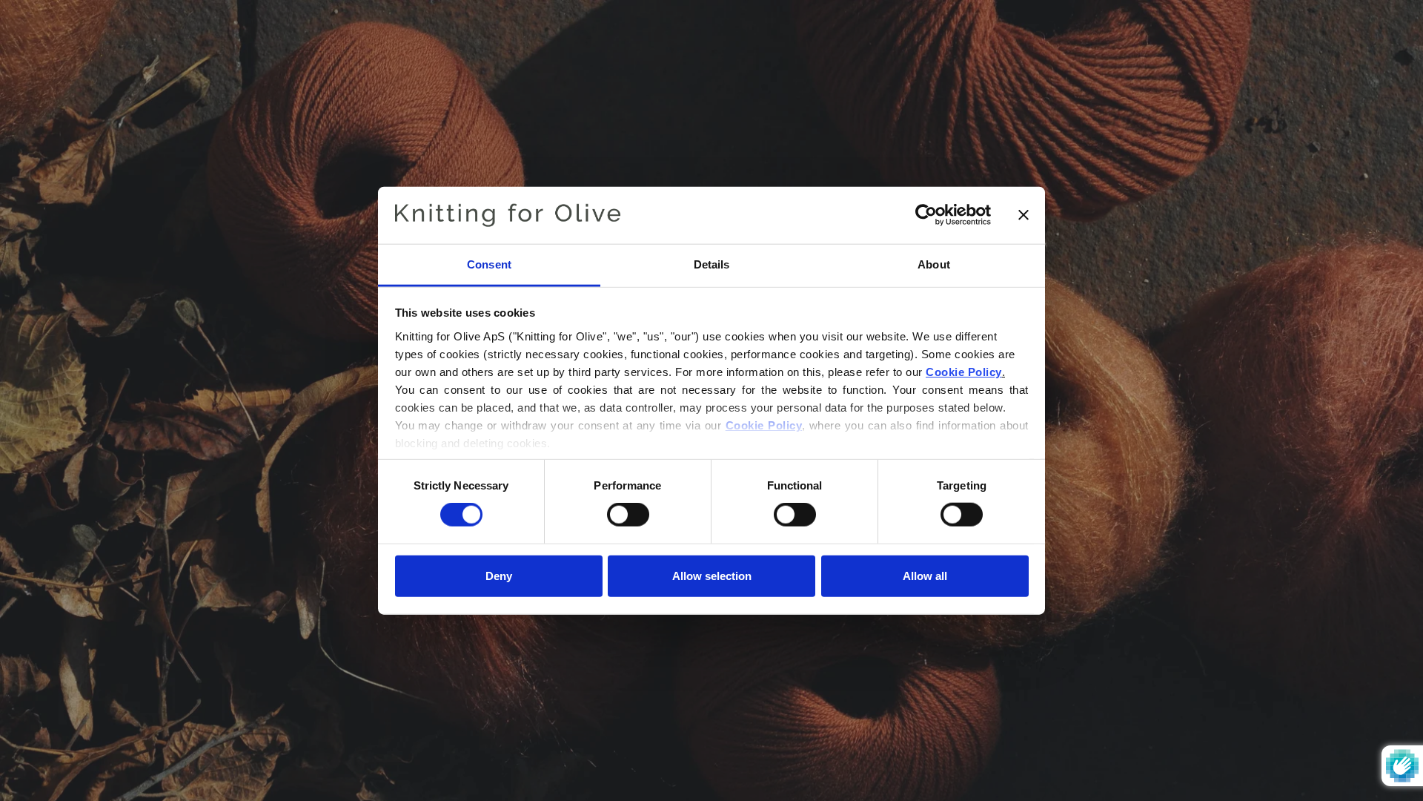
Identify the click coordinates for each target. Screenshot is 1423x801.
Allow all (925, 575)
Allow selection (712, 575)
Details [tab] (712, 264)
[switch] (628, 515)
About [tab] (934, 264)
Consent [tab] (489, 264)
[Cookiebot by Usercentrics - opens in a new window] (926, 215)
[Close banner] (1023, 215)
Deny (498, 575)
